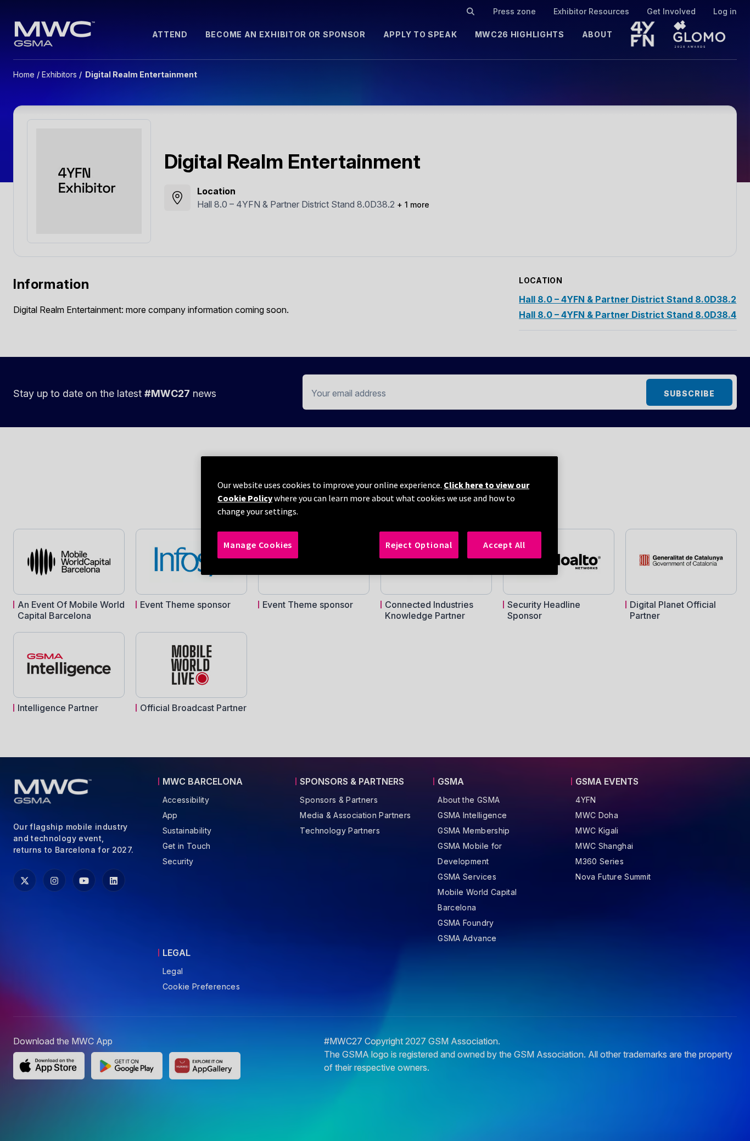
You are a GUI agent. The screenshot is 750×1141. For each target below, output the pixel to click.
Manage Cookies (257, 544)
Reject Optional (418, 544)
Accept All (504, 544)
